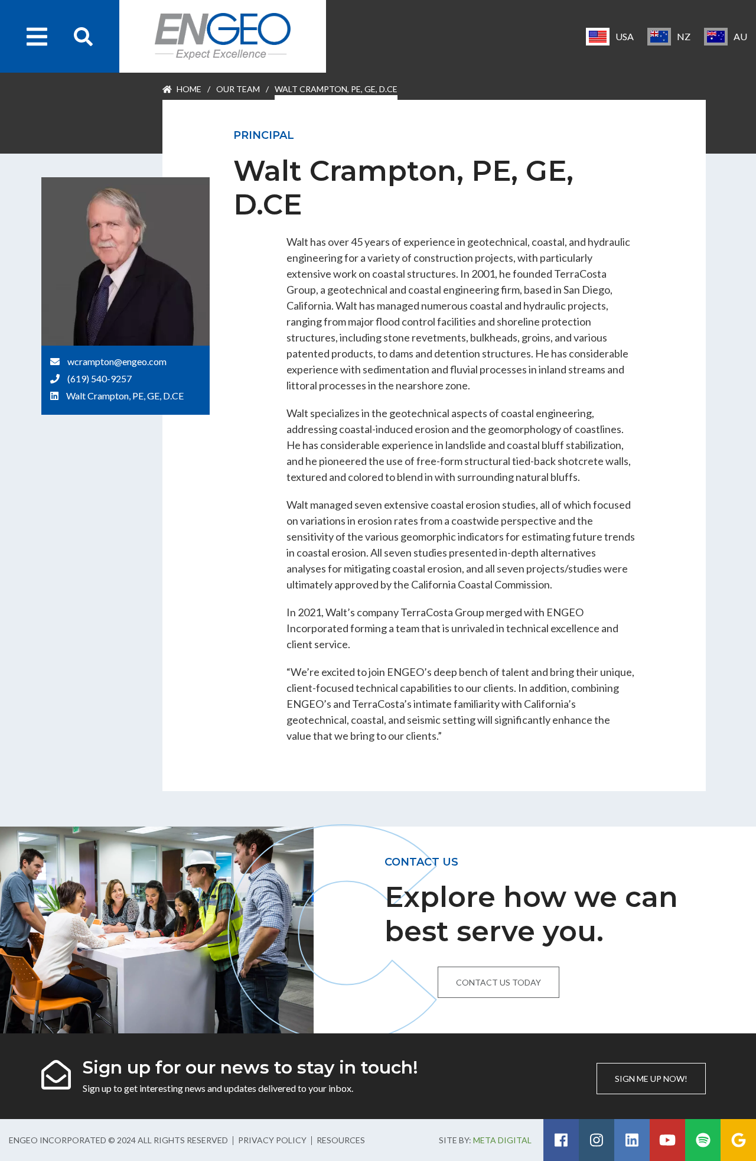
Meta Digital (502, 1140)
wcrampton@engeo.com (117, 361)
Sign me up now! (651, 1079)
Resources (341, 1140)
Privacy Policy (272, 1140)
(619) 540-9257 (99, 378)
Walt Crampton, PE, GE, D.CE (125, 395)
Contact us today (498, 982)
